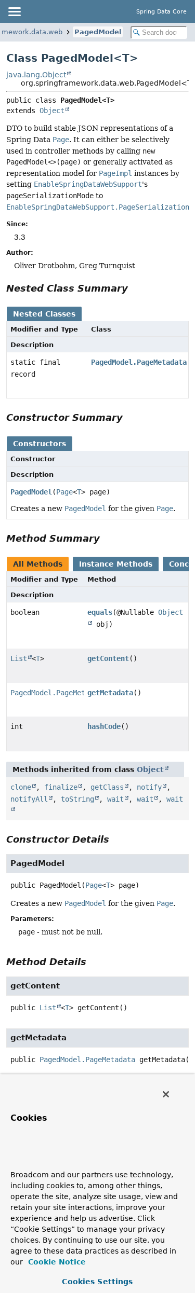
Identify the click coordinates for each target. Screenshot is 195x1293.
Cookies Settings (97, 1281)
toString (77, 799)
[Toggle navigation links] (14, 11)
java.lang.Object (36, 75)
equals (99, 612)
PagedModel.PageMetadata (139, 362)
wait (115, 799)
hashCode (104, 726)
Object (52, 110)
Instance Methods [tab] (115, 564)
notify (149, 787)
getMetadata (110, 693)
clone (20, 787)
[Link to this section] (135, 288)
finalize (60, 787)
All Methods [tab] (37, 564)
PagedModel (97, 32)
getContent (108, 658)
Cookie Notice (55, 1262)
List (18, 658)
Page (64, 492)
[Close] (165, 1094)
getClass (107, 787)
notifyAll (29, 799)
